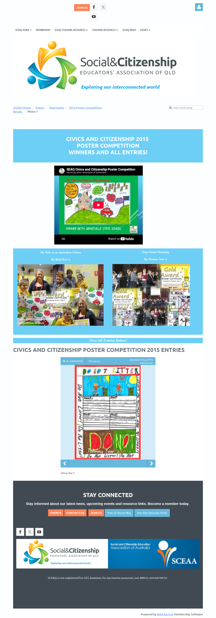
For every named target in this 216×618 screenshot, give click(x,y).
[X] (103, 7)
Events (40, 107)
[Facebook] (94, 7)
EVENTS (55, 513)
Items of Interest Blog (119, 513)
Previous (64, 464)
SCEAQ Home (22, 107)
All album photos (74, 361)
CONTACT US (75, 513)
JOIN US (82, 7)
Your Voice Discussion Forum (152, 513)
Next (151, 464)
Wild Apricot (165, 614)
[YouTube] (94, 17)
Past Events (56, 107)
